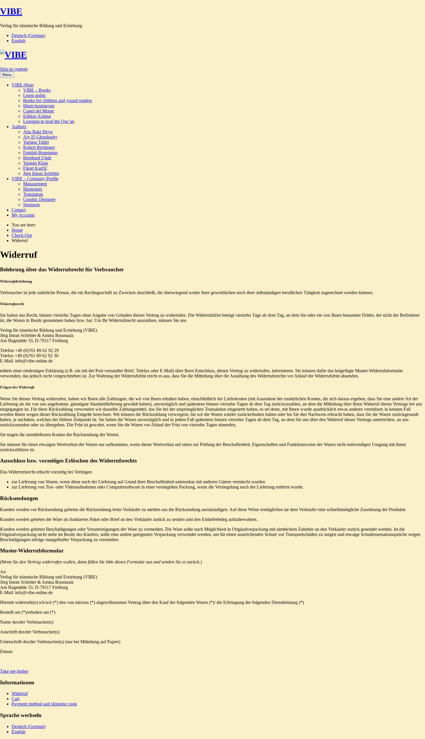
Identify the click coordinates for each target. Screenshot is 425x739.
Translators (33, 194)
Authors (19, 126)
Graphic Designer (39, 199)
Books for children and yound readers (57, 100)
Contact (19, 209)
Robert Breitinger (39, 147)
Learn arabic (34, 95)
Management (35, 183)
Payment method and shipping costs (44, 703)
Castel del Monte (38, 110)
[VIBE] (13, 54)
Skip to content (13, 69)
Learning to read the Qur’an (48, 121)
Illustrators (32, 189)
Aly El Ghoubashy (40, 136)
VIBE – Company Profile (35, 178)
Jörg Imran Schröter (41, 173)
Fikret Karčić (35, 168)
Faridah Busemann (40, 152)
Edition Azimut (37, 116)
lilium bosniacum (38, 105)
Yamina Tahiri (36, 142)
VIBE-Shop (23, 84)
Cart (15, 698)
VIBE (11, 11)
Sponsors (31, 204)
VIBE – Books (37, 90)
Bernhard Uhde (37, 157)
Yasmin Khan (35, 163)
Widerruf (20, 693)
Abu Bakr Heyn (38, 131)
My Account (23, 215)
